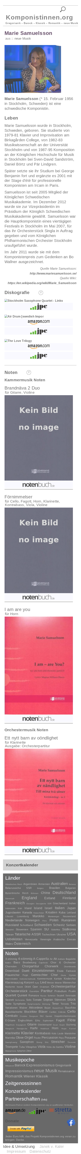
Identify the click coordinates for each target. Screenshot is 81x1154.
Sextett (9, 999)
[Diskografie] (57, 33)
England (29, 897)
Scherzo (52, 996)
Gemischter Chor (44, 975)
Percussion (50, 1037)
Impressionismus (19, 1071)
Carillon (52, 1012)
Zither (29, 1051)
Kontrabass (42, 1033)
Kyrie (37, 983)
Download (12, 970)
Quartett (10, 995)
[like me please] (71, 1121)
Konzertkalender (23, 1091)
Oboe (20, 1037)
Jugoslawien (13, 912)
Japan (71, 908)
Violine (70, 1047)
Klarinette (12, 1033)
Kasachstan (39, 913)
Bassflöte (70, 1007)
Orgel (28, 1037)
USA (71, 934)
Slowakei (9, 929)
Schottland (26, 925)
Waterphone (10, 1051)
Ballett (8, 963)
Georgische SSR (43, 904)
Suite (8, 1003)
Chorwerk (51, 966)
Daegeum (33, 1016)
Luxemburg (23, 916)
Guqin (62, 1025)
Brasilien (54, 887)
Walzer (23, 1008)
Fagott (60, 1020)
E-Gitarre (10, 1020)
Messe (50, 982)
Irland (27, 908)
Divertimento (70, 966)
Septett (60, 995)
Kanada (27, 912)
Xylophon (21, 1051)
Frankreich (15, 903)
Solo (29, 999)
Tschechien (48, 934)
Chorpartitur (30, 966)
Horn (55, 1028)
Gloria (63, 975)
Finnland (69, 898)
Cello (71, 1011)
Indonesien (10, 908)
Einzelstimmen (43, 971)
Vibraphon (31, 1047)
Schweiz (59, 925)
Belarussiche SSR (18, 887)
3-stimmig (11, 958)
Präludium (60, 991)
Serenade (70, 995)
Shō (46, 1042)
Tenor (55, 1003)
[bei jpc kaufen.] (39, 306)
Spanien (36, 929)
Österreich (22, 944)
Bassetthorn (58, 1008)
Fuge (25, 975)
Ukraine (61, 934)
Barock (20, 1065)
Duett (26, 971)
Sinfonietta (20, 1000)
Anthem (61, 959)
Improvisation (11, 979)
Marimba (10, 1037)
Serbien (71, 925)
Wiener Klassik (36, 1076)
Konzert (29, 982)
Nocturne (10, 986)
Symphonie (19, 1003)
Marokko (38, 916)
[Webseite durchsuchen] (63, 9)
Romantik (14, 1076)
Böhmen (34, 893)
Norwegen (32, 920)
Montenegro (53, 916)
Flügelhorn (10, 1025)
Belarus (72, 884)
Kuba (62, 912)
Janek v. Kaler (52, 1146)
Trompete (11, 1046)
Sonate (37, 999)
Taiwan (9, 934)
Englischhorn (25, 1020)
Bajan (47, 1008)
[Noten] (65, 33)
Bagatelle (71, 959)
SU (46, 929)
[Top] (41, 292)
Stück (71, 999)
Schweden (43, 925)
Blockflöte (30, 1011)
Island (38, 908)
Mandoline (70, 1033)
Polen (54, 920)
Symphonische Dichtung (39, 1004)
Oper (35, 986)
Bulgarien (70, 888)
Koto (54, 1033)
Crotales (23, 1016)
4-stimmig (25, 959)
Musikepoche (19, 1059)
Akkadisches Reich (13, 884)
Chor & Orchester (63, 962)
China (45, 893)
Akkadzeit (9, 1066)
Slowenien (22, 929)
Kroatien (51, 912)
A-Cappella (41, 958)
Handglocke (22, 1029)
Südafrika (55, 929)
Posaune (70, 1037)
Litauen (9, 916)
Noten (11, 953)
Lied (43, 982)
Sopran (48, 999)
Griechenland (60, 903)
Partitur (47, 991)
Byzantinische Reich (16, 893)
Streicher (58, 1042)
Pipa (61, 1038)
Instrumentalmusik (28, 979)
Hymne (72, 975)
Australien (59, 884)
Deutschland (64, 892)
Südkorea (69, 929)
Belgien (40, 888)
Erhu (37, 1020)
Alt (55, 958)
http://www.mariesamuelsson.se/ (53, 273)
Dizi (41, 1016)
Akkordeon (36, 1007)
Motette (58, 983)
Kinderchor (70, 978)
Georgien (30, 904)
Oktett (28, 986)
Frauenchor (12, 974)
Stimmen (60, 999)
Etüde (60, 971)
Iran (20, 908)
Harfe (34, 1028)
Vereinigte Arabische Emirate (58, 939)
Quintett (22, 995)
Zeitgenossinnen (23, 1083)
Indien (72, 903)
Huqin (64, 1029)
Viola (41, 1047)
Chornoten (11, 966)
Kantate (58, 978)
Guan (55, 1025)
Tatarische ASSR (28, 934)
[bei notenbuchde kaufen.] (39, 484)
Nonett (20, 987)
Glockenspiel (44, 1024)
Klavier (27, 1033)
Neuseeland (69, 916)
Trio (73, 1003)
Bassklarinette (13, 1011)
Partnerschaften (26, 1098)
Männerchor (69, 982)
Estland (49, 898)
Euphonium (48, 1020)
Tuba (22, 1047)
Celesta (61, 1012)
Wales (9, 943)
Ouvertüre (34, 991)
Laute (60, 1033)
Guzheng (71, 1024)
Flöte (71, 1020)
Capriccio (43, 962)
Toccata (65, 1004)
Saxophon (27, 1041)
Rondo (43, 996)
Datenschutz (40, 1151)
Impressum (16, 1151)
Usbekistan (13, 939)
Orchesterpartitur (63, 986)
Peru (44, 921)
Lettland (71, 912)
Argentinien (30, 883)
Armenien (44, 883)
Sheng (39, 1042)
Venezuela (31, 939)
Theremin (71, 1042)
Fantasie (71, 971)
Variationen (11, 1007)
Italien (60, 908)
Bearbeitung (29, 962)
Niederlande (13, 920)
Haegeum (9, 1029)
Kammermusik (44, 978)
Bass (17, 962)
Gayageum (21, 1025)
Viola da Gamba (55, 1047)
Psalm (72, 991)
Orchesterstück (16, 991)
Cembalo (11, 1015)
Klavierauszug (14, 982)
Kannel (72, 1029)
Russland (12, 925)
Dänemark (9, 898)
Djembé (49, 1016)
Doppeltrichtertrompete (65, 1016)
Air (51, 959)
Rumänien (68, 920)
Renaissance (66, 1071)
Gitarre (32, 1024)
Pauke (37, 1038)
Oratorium (44, 987)
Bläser (43, 1011)
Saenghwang (11, 1042)
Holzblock (44, 1029)
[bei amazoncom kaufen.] (39, 322)
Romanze (33, 995)
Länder (13, 878)
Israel (48, 908)
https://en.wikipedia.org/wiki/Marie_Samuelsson (42, 283)
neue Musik (23, 38)
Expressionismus (40, 1065)
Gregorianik (63, 1065)
